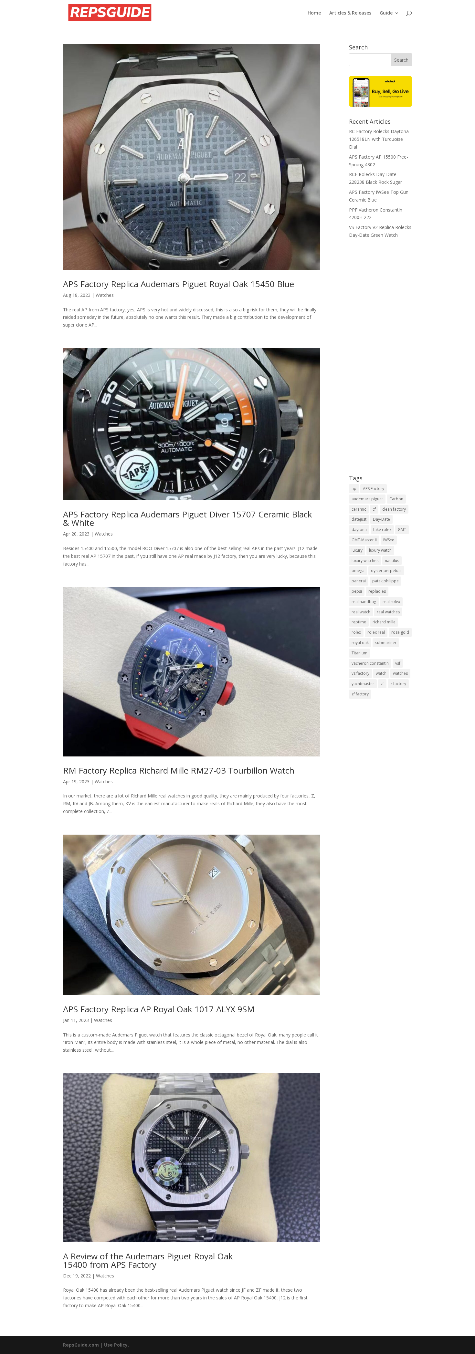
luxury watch (380, 550)
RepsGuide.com (81, 1345)
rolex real (376, 632)
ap (354, 488)
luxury (357, 550)
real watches (388, 612)
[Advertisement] (380, 361)
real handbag (364, 601)
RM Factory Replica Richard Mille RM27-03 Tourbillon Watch (178, 770)
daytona (359, 529)
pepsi (357, 591)
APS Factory (373, 488)
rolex (356, 632)
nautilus (392, 560)
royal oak (360, 642)
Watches (105, 295)
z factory (398, 683)
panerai (359, 581)
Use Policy (116, 1345)
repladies (377, 591)
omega (358, 570)
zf (382, 683)
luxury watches (365, 560)
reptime (359, 622)
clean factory (394, 509)
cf (374, 509)
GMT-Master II (364, 540)
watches (400, 673)
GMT (402, 529)
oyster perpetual (386, 570)
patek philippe (385, 581)
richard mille (384, 622)
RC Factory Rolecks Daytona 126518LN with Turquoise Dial (379, 139)
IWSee (388, 540)
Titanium (359, 653)
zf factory (360, 694)
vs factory (360, 673)
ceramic (359, 509)
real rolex (391, 601)
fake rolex (382, 529)
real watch (361, 612)
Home (314, 13)
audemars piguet (367, 499)
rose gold (400, 632)
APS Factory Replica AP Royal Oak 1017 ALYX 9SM (159, 1009)
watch (381, 673)
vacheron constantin (370, 663)
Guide (386, 13)
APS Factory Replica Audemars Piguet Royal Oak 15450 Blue (178, 284)
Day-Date (381, 519)
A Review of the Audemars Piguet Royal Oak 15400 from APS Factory (148, 1260)
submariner (385, 642)
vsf (397, 663)
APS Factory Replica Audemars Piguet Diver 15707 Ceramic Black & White (187, 518)
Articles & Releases (350, 13)
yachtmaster (363, 683)
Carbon (396, 499)
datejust (359, 519)
